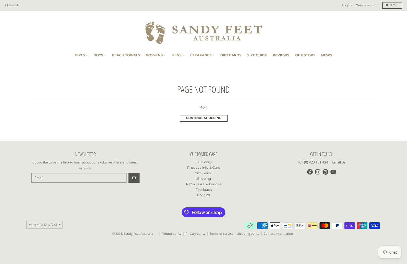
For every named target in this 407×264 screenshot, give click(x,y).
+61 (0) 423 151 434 (312, 162)
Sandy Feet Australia (138, 234)
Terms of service (221, 234)
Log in (347, 5)
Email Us (339, 162)
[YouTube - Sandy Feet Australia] (333, 172)
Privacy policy (195, 234)
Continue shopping (203, 118)
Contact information (278, 234)
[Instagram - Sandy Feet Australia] (318, 172)
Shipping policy (248, 234)
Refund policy (171, 234)
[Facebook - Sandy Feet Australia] (310, 172)
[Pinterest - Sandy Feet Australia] (325, 172)
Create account (367, 5)
